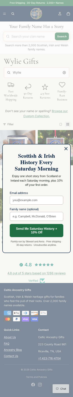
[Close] (66, 148)
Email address (19, 193)
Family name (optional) (24, 209)
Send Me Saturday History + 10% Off (36, 230)
